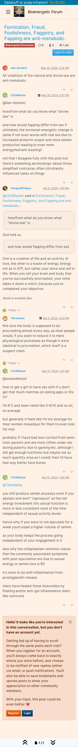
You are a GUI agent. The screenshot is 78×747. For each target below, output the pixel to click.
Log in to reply (63, 52)
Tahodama (17, 318)
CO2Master (18, 95)
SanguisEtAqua (21, 188)
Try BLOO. (56, 2)
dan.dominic (19, 68)
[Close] (70, 622)
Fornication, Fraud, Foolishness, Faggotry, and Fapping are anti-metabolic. (38, 201)
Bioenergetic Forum (45, 12)
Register (13, 713)
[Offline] (7, 188)
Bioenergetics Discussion (19, 45)
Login (27, 713)
